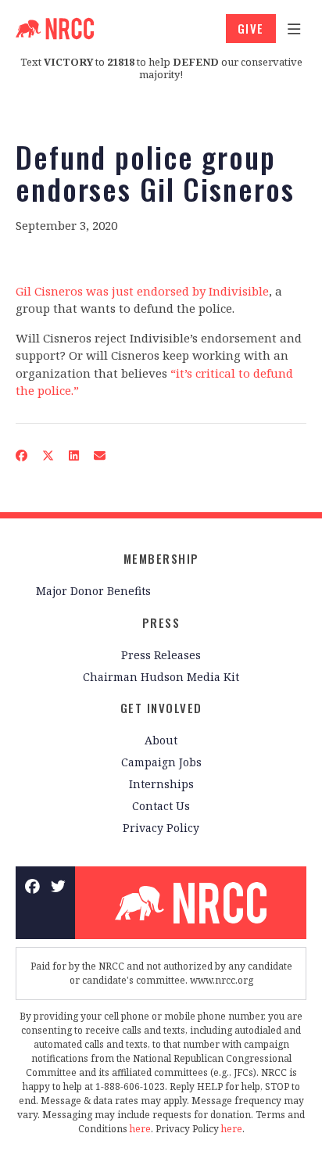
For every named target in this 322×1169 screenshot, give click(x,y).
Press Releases (161, 654)
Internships (161, 783)
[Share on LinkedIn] (74, 455)
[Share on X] (48, 455)
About (161, 740)
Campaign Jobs (161, 762)
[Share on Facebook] (22, 455)
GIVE (251, 28)
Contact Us (161, 805)
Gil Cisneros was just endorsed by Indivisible (142, 291)
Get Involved (161, 707)
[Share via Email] (100, 455)
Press (161, 622)
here (140, 1128)
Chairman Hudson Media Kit (161, 676)
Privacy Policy (161, 827)
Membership (161, 558)
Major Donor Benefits (93, 590)
